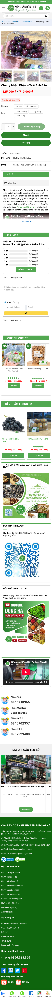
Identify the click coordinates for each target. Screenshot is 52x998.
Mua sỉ (26, 135)
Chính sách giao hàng (10, 872)
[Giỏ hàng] (47, 8)
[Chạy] (6, 682)
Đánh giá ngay (26, 270)
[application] (26, 672)
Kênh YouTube (7, 936)
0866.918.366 (20, 957)
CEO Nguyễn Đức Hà (10, 928)
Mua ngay (14, 385)
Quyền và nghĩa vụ (9, 907)
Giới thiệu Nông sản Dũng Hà (14, 923)
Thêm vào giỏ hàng (31, 126)
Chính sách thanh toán (10, 894)
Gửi (26, 313)
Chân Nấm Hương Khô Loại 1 (38, 370)
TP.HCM (25, 982)
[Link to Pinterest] (24, 970)
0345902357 (20, 723)
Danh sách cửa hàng (10, 945)
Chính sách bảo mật (10, 890)
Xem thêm (24, 221)
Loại (3, 113)
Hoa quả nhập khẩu (25, 22)
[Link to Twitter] (17, 970)
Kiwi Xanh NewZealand (38, 439)
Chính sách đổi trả (9, 877)
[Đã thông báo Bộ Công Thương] (7, 859)
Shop (14, 22)
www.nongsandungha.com (21, 853)
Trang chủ (6, 22)
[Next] (48, 49)
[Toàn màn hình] (45, 682)
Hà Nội (16, 158)
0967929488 (20, 734)
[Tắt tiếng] (41, 682)
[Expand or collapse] (46, 183)
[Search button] (46, 15)
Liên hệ (4, 932)
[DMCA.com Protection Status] (20, 859)
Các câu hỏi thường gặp (11, 899)
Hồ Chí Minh (25, 158)
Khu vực (4, 106)
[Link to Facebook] (4, 970)
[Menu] (3, 8)
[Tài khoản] (41, 8)
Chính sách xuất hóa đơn (12, 885)
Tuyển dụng (6, 941)
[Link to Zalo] (11, 970)
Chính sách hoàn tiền (10, 881)
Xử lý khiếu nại (7, 912)
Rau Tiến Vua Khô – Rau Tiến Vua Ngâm (14, 370)
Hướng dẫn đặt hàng (10, 903)
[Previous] (4, 49)
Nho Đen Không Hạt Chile (10, 440)
